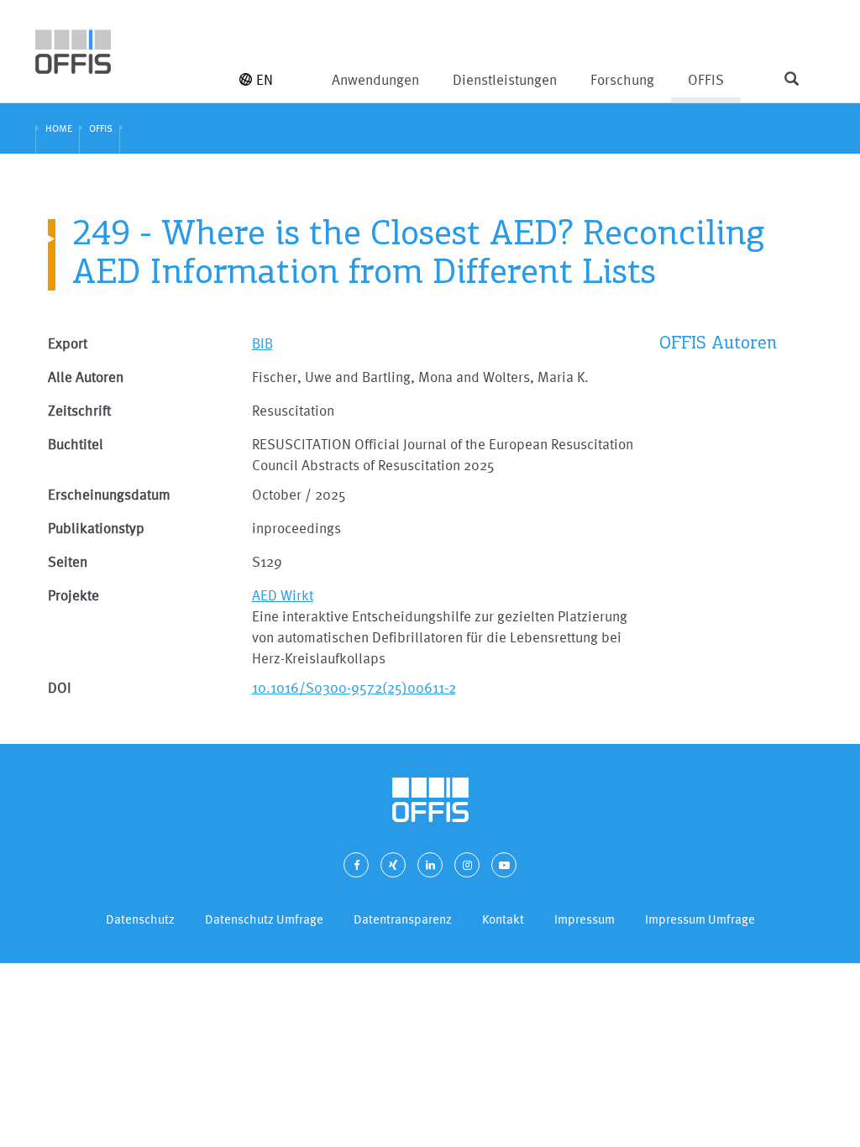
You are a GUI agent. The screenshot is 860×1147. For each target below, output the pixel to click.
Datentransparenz (403, 919)
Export (67, 343)
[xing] (393, 864)
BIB (262, 343)
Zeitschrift (79, 410)
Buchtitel (75, 444)
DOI (59, 687)
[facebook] (356, 864)
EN (264, 79)
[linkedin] (430, 864)
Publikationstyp (96, 528)
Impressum (584, 919)
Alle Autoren (85, 377)
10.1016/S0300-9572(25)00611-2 (354, 687)
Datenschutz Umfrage (264, 919)
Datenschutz (140, 919)
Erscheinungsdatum (109, 494)
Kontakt (503, 919)
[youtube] (504, 864)
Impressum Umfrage (700, 919)
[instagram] (467, 864)
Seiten (67, 561)
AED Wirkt (282, 595)
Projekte (73, 595)
